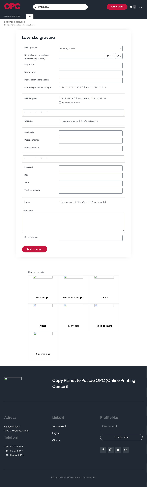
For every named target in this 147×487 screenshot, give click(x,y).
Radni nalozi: (28, 25)
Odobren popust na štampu (37, 87)
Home (6, 25)
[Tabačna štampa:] (73, 285)
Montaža (73, 325)
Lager (27, 202)
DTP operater (30, 47)
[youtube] (118, 450)
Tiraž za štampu (32, 190)
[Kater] (43, 313)
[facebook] (103, 450)
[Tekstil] (104, 285)
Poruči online (16, 25)
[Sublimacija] (43, 341)
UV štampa (42, 297)
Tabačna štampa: (73, 297)
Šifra (26, 182)
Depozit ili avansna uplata (36, 79)
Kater (43, 325)
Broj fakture (29, 72)
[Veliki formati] (104, 313)
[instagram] (111, 450)
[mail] (126, 450)
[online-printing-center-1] (12, 16)
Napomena (28, 210)
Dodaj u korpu (34, 249)
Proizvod (28, 167)
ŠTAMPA (28, 121)
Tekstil (104, 297)
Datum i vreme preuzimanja (37, 57)
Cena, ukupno (30, 237)
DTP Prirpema (30, 98)
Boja (26, 175)
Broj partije (29, 64)
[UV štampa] (43, 285)
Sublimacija (43, 354)
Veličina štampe (31, 140)
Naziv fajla (29, 132)
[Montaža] (73, 313)
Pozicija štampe (31, 147)
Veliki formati (104, 325)
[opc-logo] (12, 4)
